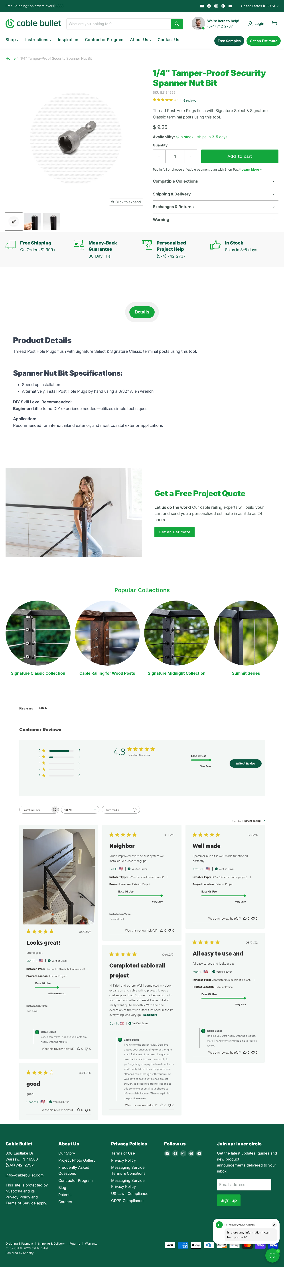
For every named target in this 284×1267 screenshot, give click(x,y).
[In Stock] (244, 249)
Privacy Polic (17, 1197)
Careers (65, 1202)
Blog (62, 1187)
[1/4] (14, 221)
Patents (64, 1194)
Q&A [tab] (43, 707)
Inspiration (68, 39)
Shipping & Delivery (51, 1243)
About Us (139, 39)
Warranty (91, 1243)
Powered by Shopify (20, 1253)
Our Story (66, 1153)
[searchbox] (35, 809)
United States (258, 6)
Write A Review (245, 763)
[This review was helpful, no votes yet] (78, 1048)
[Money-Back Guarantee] (108, 249)
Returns (74, 1243)
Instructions (37, 39)
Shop (11, 39)
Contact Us (168, 39)
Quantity (160, 145)
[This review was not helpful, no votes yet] (86, 1048)
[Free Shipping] (40, 249)
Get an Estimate (263, 41)
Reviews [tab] (26, 708)
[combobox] (80, 810)
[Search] (177, 24)
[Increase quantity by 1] (191, 156)
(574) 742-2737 (220, 26)
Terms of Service (21, 1203)
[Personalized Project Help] (176, 249)
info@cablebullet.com (25, 1175)
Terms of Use (123, 1153)
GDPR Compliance (127, 1200)
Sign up (229, 1200)
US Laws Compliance (129, 1193)
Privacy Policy (123, 1160)
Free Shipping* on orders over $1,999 (34, 6)
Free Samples (229, 41)
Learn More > (252, 169)
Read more (150, 1015)
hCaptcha (14, 1191)
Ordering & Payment (19, 1243)
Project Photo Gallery (76, 1160)
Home (11, 58)
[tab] (142, 312)
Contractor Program (104, 39)
